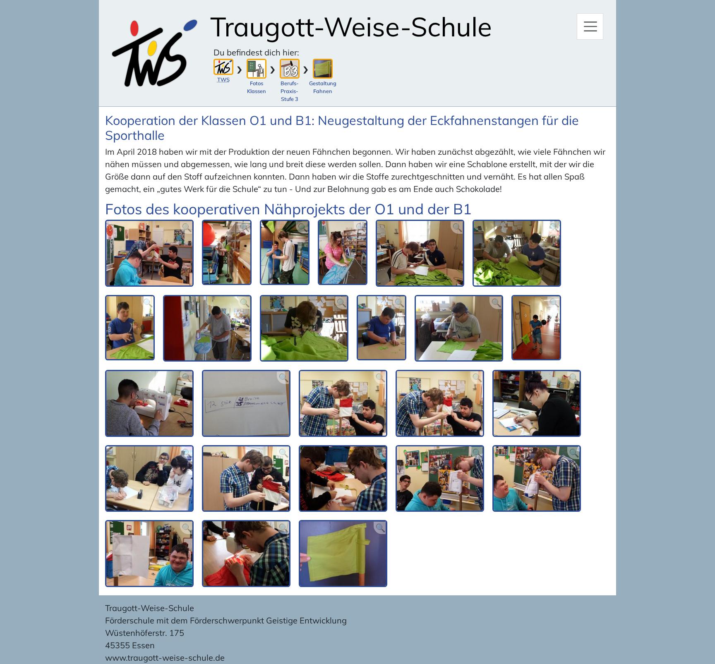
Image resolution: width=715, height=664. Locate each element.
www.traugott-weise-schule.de (165, 657)
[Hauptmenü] (590, 26)
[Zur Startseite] (154, 53)
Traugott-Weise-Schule (351, 26)
